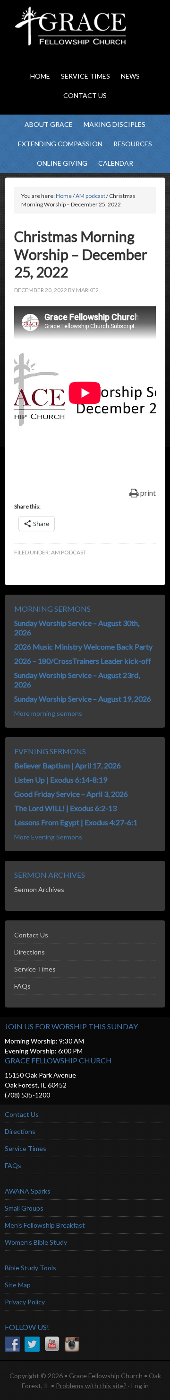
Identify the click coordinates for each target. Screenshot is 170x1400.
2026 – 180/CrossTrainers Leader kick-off (82, 660)
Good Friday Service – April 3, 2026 (71, 793)
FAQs (22, 986)
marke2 (87, 290)
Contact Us (31, 935)
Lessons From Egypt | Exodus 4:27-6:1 (75, 822)
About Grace (49, 124)
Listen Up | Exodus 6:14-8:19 (60, 779)
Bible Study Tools (30, 1268)
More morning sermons (48, 713)
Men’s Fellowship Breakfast (45, 1225)
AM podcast (68, 552)
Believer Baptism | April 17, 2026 (67, 765)
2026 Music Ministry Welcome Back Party (83, 646)
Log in (140, 1386)
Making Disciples (114, 124)
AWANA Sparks (28, 1191)
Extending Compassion (60, 144)
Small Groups (24, 1208)
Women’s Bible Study (36, 1242)
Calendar (115, 163)
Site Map (18, 1285)
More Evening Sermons (48, 837)
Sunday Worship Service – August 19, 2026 (82, 698)
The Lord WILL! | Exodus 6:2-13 (65, 807)
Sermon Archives (39, 889)
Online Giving (62, 163)
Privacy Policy (25, 1302)
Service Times (35, 969)
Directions (29, 952)
